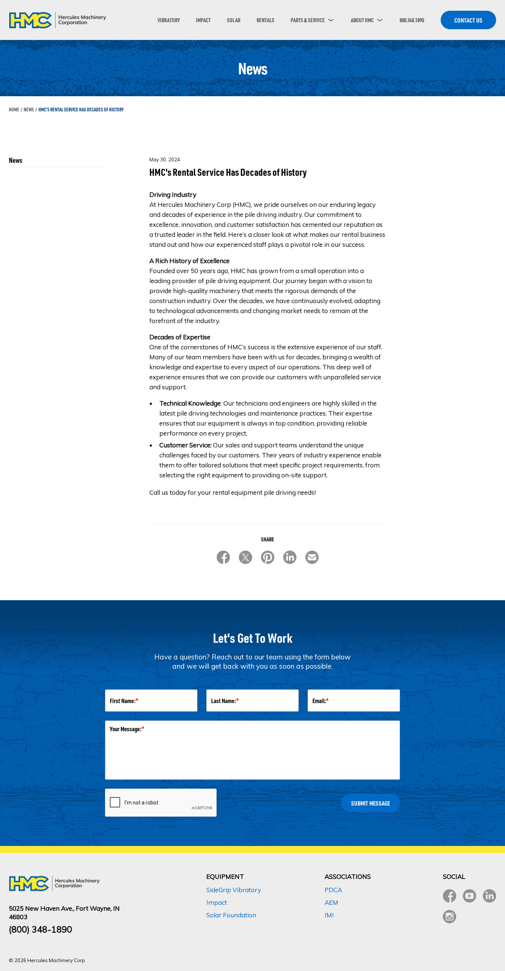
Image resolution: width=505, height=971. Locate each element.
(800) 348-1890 (40, 929)
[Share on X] (245, 557)
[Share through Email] (312, 557)
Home (14, 109)
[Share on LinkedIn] (289, 557)
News (29, 109)
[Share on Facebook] (223, 557)
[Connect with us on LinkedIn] (489, 896)
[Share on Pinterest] (267, 557)
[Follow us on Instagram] (449, 916)
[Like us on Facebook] (449, 896)
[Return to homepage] (57, 20)
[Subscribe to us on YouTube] (469, 896)
